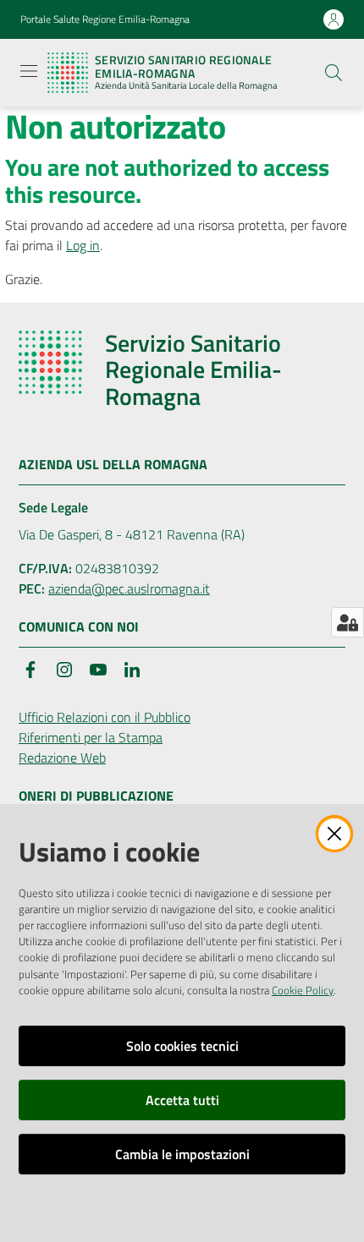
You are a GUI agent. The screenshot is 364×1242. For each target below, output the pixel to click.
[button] (333, 73)
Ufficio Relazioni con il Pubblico (104, 717)
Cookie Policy (303, 990)
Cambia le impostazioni (182, 1154)
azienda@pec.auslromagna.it (129, 588)
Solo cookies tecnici (182, 1046)
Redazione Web (62, 757)
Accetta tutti (182, 1100)
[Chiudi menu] (303, 33)
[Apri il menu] (29, 71)
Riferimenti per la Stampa (91, 737)
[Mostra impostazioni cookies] (347, 622)
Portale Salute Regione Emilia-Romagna (105, 19)
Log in (83, 245)
